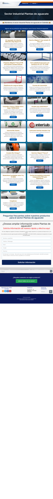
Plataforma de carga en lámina (13, 85)
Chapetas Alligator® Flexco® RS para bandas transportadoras (13, 63)
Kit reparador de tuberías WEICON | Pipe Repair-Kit (13, 40)
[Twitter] (5, 291)
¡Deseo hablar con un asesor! (26, 281)
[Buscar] (51, 271)
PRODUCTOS (25, 3)
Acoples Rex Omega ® (13, 153)
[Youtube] (10, 291)
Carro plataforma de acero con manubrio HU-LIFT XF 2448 (39, 63)
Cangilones (13, 201)
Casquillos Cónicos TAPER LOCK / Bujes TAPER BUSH (13, 107)
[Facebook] (8, 291)
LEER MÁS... (13, 49)
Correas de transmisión (40, 85)
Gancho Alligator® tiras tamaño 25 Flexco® (39, 40)
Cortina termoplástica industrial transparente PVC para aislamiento (40, 177)
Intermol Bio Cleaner (13, 130)
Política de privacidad (26, 297)
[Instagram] (3, 291)
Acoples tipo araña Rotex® (40, 106)
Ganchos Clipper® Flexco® (39, 153)
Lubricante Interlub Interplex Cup (39, 130)
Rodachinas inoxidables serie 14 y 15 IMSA (13, 176)
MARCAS (34, 3)
